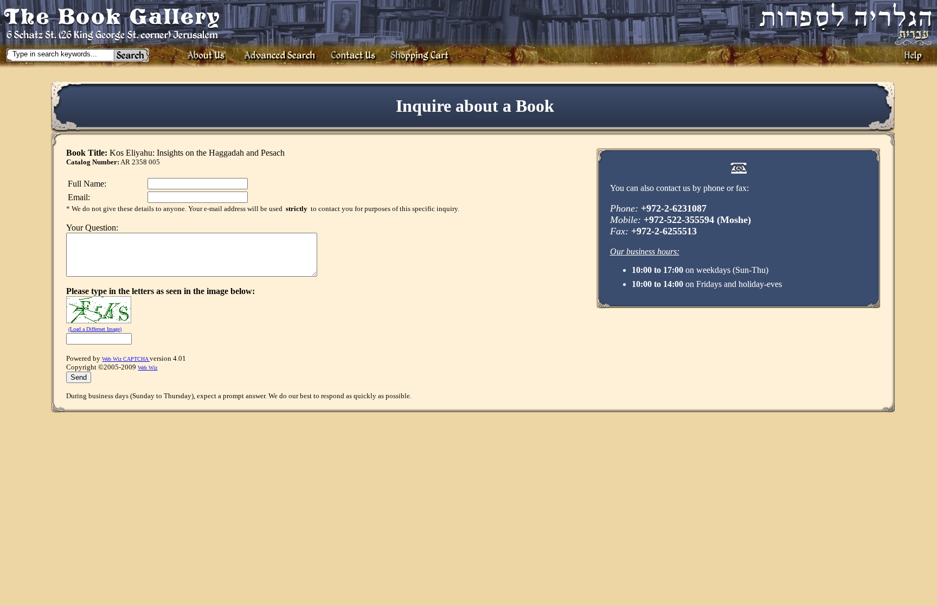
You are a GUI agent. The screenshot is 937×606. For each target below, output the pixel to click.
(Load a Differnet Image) (94, 329)
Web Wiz (147, 368)
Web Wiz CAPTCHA (126, 359)
